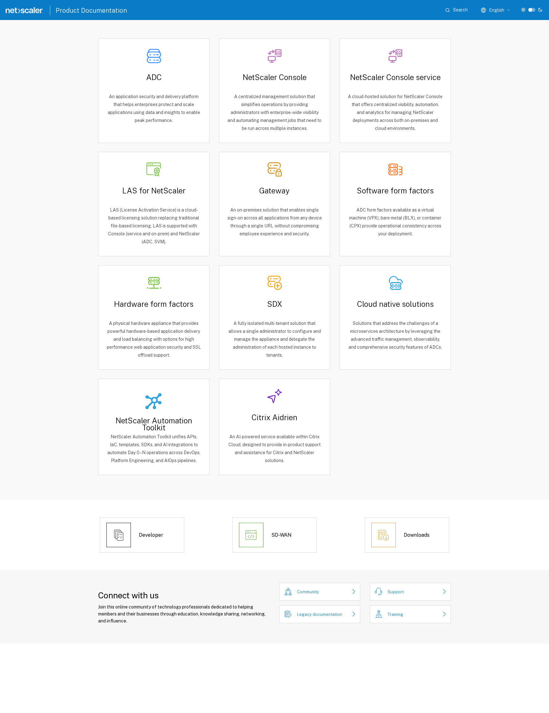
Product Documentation (91, 10)
